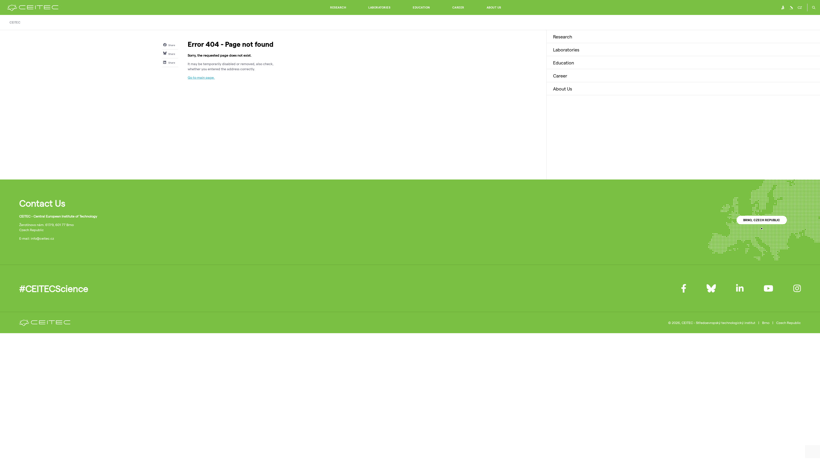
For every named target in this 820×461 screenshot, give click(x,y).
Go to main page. (201, 77)
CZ (800, 7)
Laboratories (379, 7)
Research (338, 7)
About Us (494, 7)
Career (458, 7)
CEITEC (15, 22)
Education (421, 7)
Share (171, 45)
